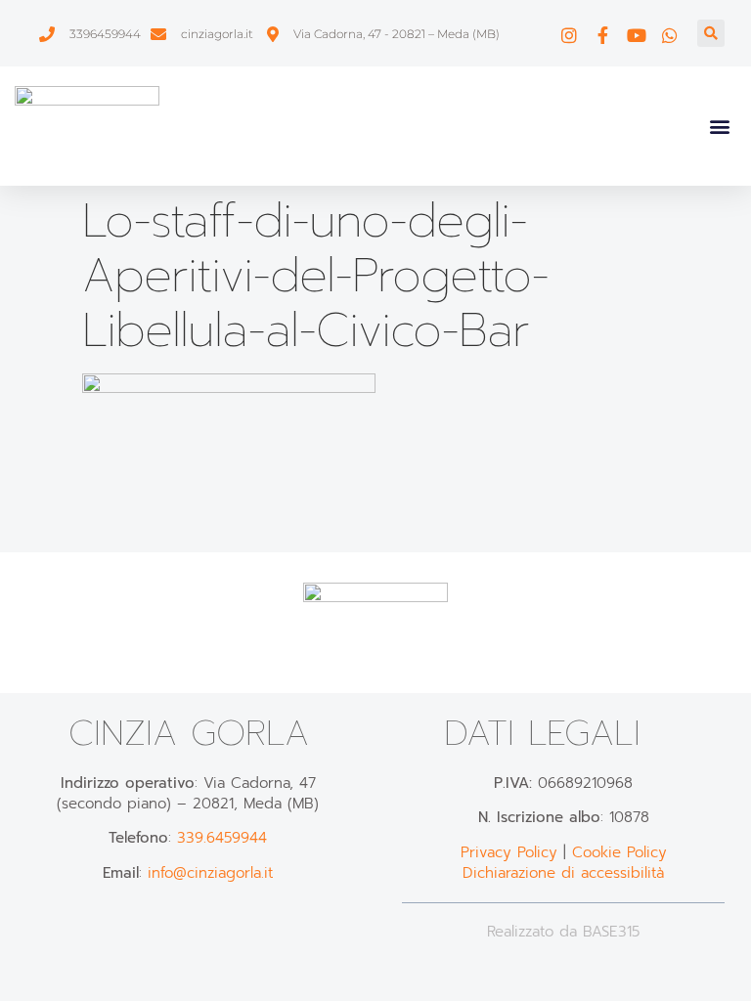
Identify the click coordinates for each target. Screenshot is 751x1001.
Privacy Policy (509, 852)
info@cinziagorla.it (210, 873)
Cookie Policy (619, 852)
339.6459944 (222, 838)
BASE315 (611, 931)
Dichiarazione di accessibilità (563, 873)
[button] (711, 33)
